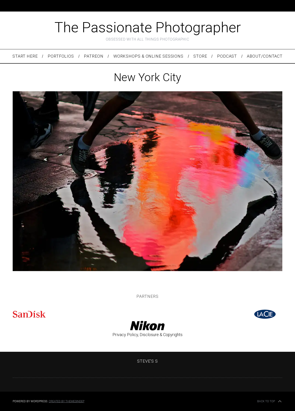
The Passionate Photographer (147, 27)
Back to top (266, 401)
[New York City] (147, 269)
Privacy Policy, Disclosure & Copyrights (147, 334)
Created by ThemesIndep (66, 401)
